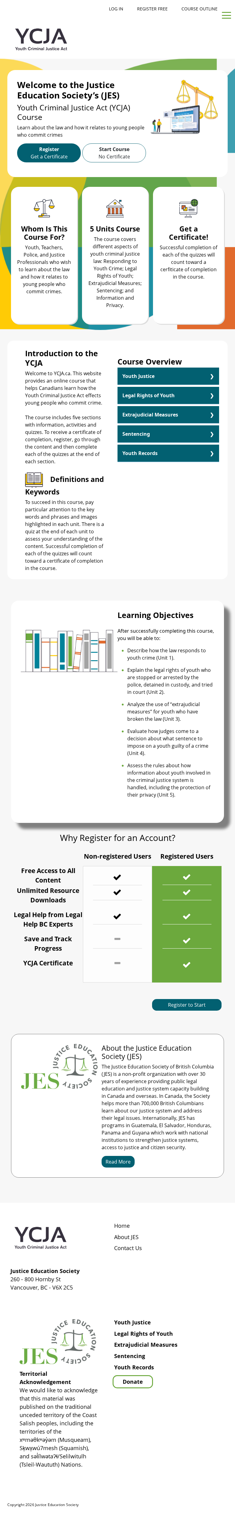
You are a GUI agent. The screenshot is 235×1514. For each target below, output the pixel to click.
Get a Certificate (49, 153)
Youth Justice (138, 376)
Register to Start (187, 1004)
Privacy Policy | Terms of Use (189, 1505)
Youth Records (140, 453)
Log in (116, 9)
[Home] (41, 39)
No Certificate (114, 153)
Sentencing (136, 434)
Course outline (199, 9)
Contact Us (128, 1248)
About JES (126, 1237)
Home (122, 1226)
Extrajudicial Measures (150, 414)
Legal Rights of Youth (148, 395)
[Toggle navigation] (226, 16)
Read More (118, 1161)
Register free (152, 9)
